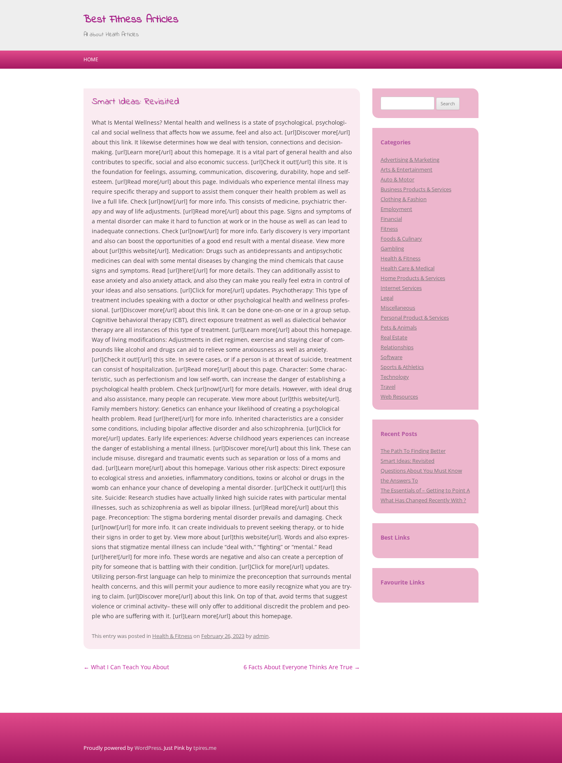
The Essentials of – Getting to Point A (425, 490)
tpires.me (204, 747)
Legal (387, 297)
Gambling (392, 248)
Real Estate (394, 337)
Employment (396, 209)
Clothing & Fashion (404, 199)
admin (261, 636)
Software (391, 357)
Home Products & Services (413, 278)
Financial (391, 219)
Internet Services (401, 288)
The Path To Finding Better (413, 451)
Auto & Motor (397, 179)
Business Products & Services (416, 189)
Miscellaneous (398, 307)
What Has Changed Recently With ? (423, 500)
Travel (388, 386)
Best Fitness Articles (131, 20)
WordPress (148, 747)
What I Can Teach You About (126, 667)
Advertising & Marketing (410, 159)
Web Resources (399, 396)
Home (91, 59)
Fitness (389, 228)
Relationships (397, 347)
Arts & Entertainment (406, 169)
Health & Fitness (172, 636)
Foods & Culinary (401, 238)
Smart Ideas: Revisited (407, 460)
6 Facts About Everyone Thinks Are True (302, 667)
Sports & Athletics (402, 367)
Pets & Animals (399, 327)
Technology (395, 376)
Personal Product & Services (415, 317)
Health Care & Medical (407, 268)
